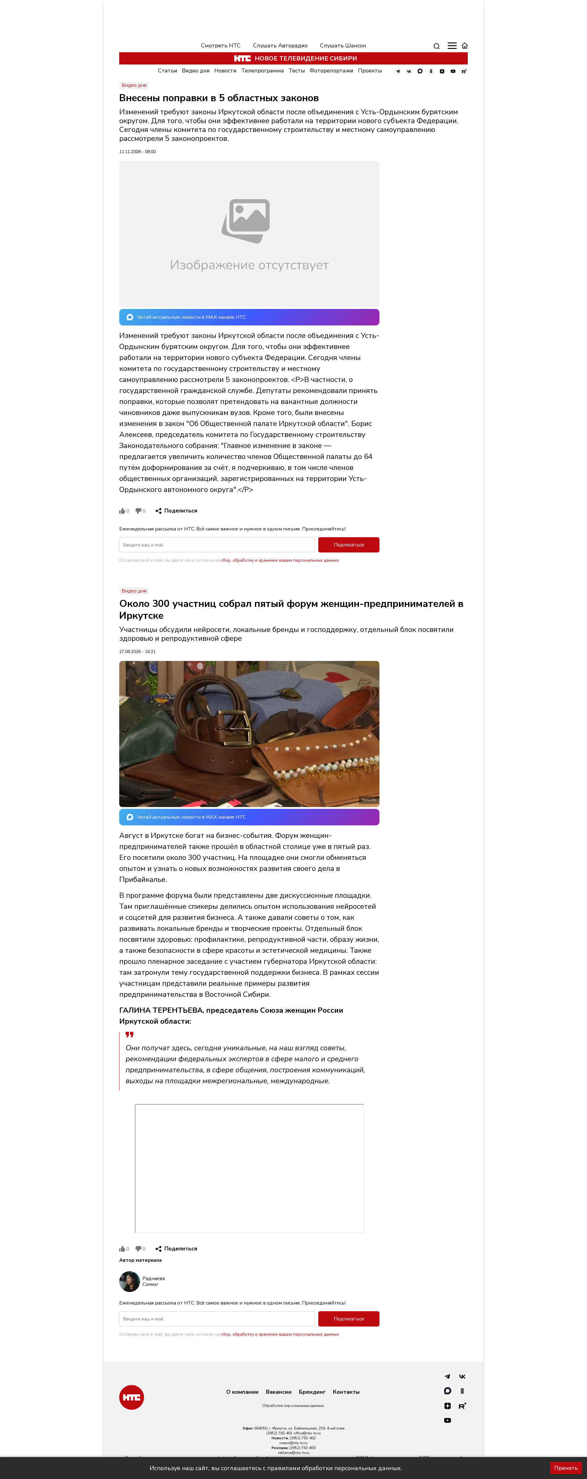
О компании (242, 1392)
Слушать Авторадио (280, 45)
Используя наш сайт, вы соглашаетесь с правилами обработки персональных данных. (276, 1468)
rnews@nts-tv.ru (293, 1442)
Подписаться (349, 544)
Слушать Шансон (343, 45)
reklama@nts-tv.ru (293, 1452)
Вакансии (279, 1392)
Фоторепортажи (331, 70)
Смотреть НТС (221, 45)
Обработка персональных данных (293, 1406)
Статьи (167, 70)
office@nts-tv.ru (307, 1433)
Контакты (346, 1392)
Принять (566, 1468)
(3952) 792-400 (302, 1447)
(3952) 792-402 (303, 1438)
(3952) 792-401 (279, 1433)
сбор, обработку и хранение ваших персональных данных (280, 560)
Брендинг (312, 1392)
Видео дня (196, 70)
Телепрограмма (262, 70)
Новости (225, 70)
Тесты (297, 70)
